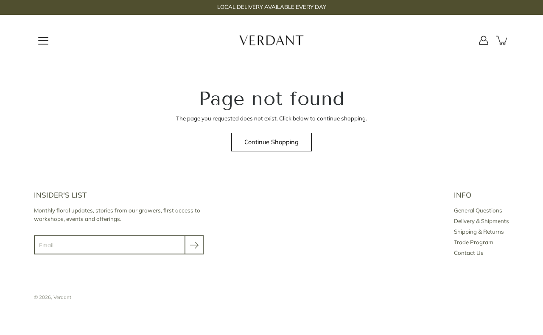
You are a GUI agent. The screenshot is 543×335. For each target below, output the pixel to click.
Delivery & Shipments (481, 221)
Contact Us (469, 252)
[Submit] (194, 244)
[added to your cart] (502, 40)
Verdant (62, 297)
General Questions (478, 210)
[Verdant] (272, 40)
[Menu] (43, 41)
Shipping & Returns (479, 231)
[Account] (483, 40)
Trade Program (473, 242)
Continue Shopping (271, 142)
